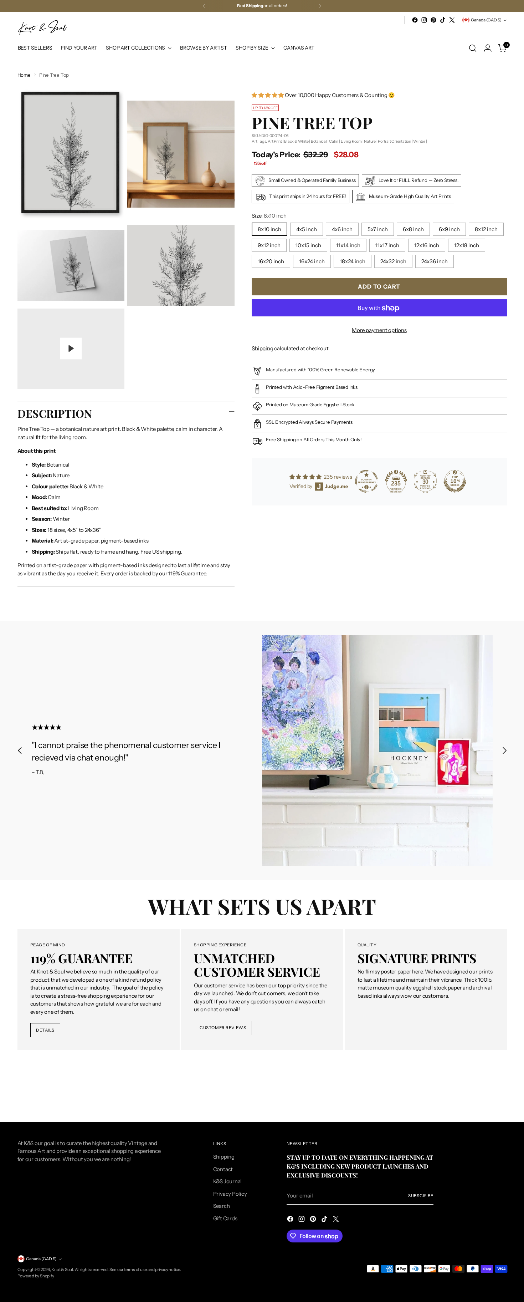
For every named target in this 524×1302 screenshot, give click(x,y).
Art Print (275, 141)
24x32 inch (393, 261)
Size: (269, 216)
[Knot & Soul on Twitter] (452, 20)
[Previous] (204, 6)
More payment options (379, 330)
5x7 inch (378, 229)
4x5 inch (306, 229)
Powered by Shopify (35, 1275)
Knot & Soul (62, 1269)
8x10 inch (269, 229)
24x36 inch (434, 261)
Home (24, 75)
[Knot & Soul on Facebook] (415, 20)
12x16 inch (426, 245)
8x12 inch (486, 229)
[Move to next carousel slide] (504, 750)
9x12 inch (269, 245)
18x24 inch (352, 261)
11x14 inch (348, 245)
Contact (223, 1169)
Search (221, 1205)
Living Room (351, 141)
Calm (333, 141)
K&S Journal (227, 1181)
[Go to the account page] (488, 48)
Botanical (319, 141)
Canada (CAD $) (486, 19)
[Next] (320, 6)
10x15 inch (308, 245)
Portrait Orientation (394, 141)
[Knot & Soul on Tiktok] (443, 20)
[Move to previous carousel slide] (20, 750)
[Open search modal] (473, 48)
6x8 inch (413, 229)
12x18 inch (466, 245)
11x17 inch (387, 245)
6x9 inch (449, 229)
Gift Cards (225, 1218)
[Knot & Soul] (42, 27)
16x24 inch (312, 261)
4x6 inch (342, 229)
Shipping (262, 348)
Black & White (296, 141)
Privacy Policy (230, 1193)
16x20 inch (271, 261)
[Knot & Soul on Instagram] (424, 20)
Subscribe (420, 1195)
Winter (419, 141)
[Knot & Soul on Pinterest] (433, 20)
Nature (370, 141)
